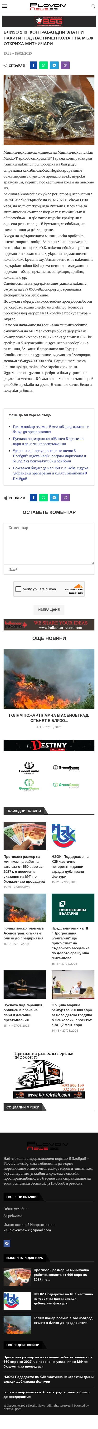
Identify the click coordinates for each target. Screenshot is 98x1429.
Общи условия (15, 1209)
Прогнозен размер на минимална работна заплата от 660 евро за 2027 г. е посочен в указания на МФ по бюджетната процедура (24, 869)
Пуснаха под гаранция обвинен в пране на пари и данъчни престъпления (23, 1012)
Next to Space (12, 1409)
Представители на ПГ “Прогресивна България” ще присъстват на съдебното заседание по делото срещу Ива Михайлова (70, 943)
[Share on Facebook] (33, 65)
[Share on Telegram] (54, 65)
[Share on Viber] (65, 65)
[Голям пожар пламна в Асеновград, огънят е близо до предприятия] (49, 679)
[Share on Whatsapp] (43, 65)
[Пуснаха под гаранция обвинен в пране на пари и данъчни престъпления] (25, 984)
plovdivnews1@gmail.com (30, 1230)
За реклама (13, 1215)
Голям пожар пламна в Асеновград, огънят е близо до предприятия (24, 933)
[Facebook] (7, 1243)
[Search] (93, 6)
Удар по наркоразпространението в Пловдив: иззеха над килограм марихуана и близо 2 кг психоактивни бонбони (49, 456)
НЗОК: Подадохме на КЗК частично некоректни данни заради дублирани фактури (70, 866)
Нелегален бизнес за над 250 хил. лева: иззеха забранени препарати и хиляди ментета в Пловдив (50, 473)
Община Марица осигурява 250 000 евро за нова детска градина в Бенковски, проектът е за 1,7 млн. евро (72, 1015)
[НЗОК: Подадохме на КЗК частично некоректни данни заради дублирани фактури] (73, 836)
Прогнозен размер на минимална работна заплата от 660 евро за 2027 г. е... (61, 1274)
